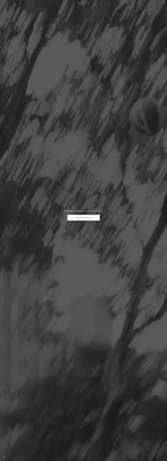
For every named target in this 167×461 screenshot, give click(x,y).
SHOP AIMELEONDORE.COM (83, 217)
